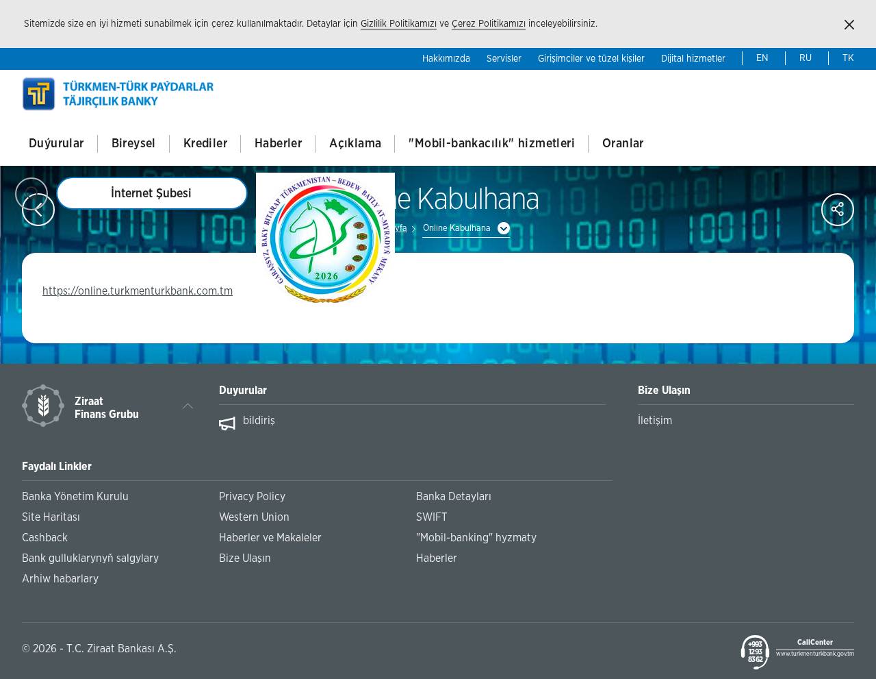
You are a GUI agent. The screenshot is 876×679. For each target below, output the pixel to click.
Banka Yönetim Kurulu (75, 496)
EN (762, 58)
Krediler (205, 144)
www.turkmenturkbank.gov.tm (815, 654)
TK (848, 58)
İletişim (655, 420)
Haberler (278, 144)
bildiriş (259, 420)
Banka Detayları (453, 496)
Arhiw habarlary (60, 578)
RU (805, 58)
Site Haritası (51, 517)
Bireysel (134, 144)
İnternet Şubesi (151, 194)
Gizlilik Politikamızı (399, 24)
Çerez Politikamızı (489, 24)
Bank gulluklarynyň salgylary (90, 558)
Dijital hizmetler (693, 59)
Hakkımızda (446, 59)
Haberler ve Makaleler (270, 537)
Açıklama (355, 144)
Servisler (504, 59)
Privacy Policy (252, 496)
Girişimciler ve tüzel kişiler (591, 59)
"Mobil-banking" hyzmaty (476, 537)
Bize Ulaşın (245, 558)
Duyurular (243, 390)
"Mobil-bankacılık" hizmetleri (492, 144)
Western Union (254, 517)
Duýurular (56, 144)
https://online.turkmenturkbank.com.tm (137, 291)
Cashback (45, 537)
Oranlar (623, 144)
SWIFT (432, 517)
